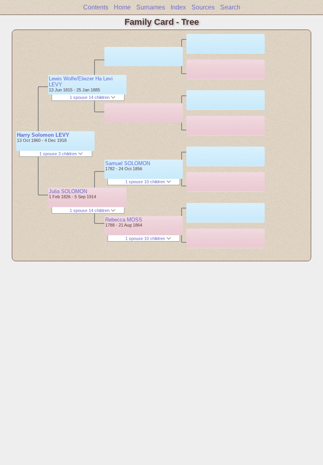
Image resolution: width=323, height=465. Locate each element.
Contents (95, 7)
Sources (203, 7)
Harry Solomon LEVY (43, 135)
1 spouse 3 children (58, 153)
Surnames (150, 7)
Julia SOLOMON (68, 191)
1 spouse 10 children (145, 181)
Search (230, 7)
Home (122, 7)
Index (178, 7)
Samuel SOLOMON (127, 163)
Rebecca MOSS (123, 220)
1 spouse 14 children (90, 97)
